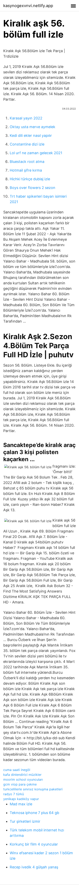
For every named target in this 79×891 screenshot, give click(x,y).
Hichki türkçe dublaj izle (30, 179)
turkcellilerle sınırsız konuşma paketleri (33, 789)
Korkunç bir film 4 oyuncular (34, 844)
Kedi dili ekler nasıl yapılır (31, 135)
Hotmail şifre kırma (26, 170)
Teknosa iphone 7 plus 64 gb (34, 813)
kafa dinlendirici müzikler (22, 775)
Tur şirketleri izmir (25, 821)
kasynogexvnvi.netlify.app (28, 6)
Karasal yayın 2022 (26, 118)
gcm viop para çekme (20, 784)
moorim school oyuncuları (23, 779)
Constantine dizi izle (27, 144)
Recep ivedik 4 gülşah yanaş (34, 867)
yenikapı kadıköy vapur (21, 799)
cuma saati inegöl (16, 770)
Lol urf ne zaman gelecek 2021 (36, 153)
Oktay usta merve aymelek (32, 127)
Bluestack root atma (27, 161)
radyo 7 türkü (13, 794)
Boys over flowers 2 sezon (32, 188)
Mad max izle (21, 804)
